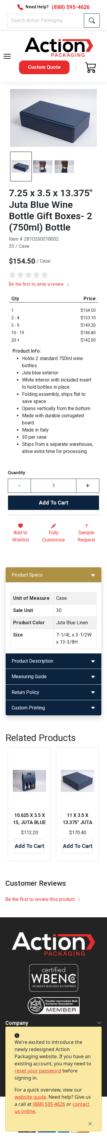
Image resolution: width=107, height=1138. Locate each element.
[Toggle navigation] (7, 56)
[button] (7, 56)
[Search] (92, 20)
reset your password (38, 1070)
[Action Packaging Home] (53, 948)
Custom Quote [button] (44, 67)
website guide (30, 1097)
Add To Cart (53, 502)
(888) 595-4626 (49, 1104)
